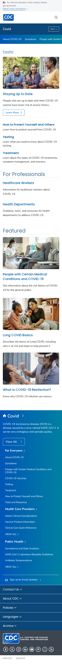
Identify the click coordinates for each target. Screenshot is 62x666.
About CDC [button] (11, 598)
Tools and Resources (16, 502)
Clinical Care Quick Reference (20, 527)
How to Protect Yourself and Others (28, 125)
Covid (7, 29)
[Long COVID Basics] (31, 314)
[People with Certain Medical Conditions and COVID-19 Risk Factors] (31, 253)
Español (8, 52)
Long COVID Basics (18, 335)
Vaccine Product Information (20, 521)
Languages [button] (11, 617)
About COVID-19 (12, 39)
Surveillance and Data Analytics (22, 548)
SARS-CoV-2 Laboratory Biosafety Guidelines (29, 554)
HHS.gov (7, 658)
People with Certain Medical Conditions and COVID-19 (25, 276)
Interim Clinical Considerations (21, 515)
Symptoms (30, 39)
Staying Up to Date (18, 94)
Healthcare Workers (18, 183)
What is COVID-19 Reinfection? (27, 389)
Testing (8, 137)
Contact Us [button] (11, 589)
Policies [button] (8, 608)
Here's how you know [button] (14, 8)
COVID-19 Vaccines (15, 478)
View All (11, 442)
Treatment (11, 153)
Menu (53, 29)
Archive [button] (8, 626)
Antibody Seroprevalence (18, 560)
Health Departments (19, 204)
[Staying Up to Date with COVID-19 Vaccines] (31, 72)
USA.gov (20, 658)
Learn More (12, 112)
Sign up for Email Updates (24, 579)
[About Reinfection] (31, 368)
